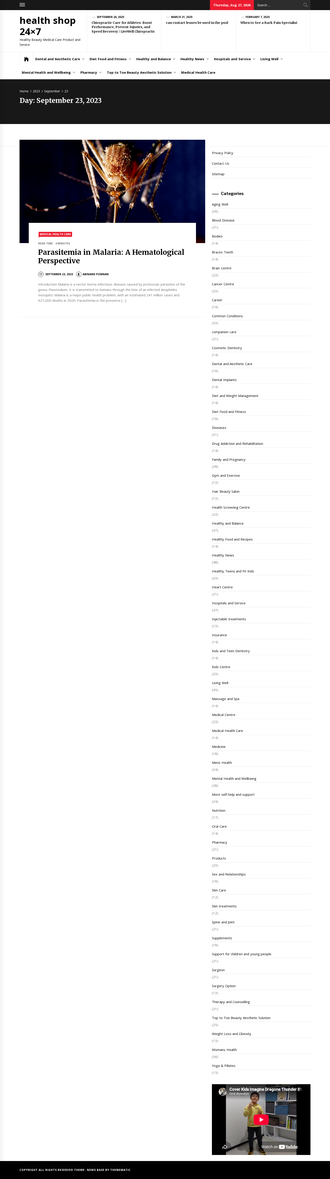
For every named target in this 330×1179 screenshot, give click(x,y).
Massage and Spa (225, 698)
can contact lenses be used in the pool (197, 23)
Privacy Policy (222, 153)
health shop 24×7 (48, 26)
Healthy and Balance (153, 59)
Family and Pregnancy (229, 459)
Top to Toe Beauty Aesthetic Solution (139, 72)
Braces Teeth (222, 252)
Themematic (120, 1170)
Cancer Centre (223, 284)
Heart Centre (222, 587)
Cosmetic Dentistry (227, 348)
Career (217, 300)
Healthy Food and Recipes (232, 539)
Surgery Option (223, 986)
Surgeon (218, 970)
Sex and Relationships (229, 874)
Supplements (222, 938)
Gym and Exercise (226, 475)
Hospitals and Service (232, 59)
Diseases (219, 427)
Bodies (217, 236)
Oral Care (219, 826)
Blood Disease (223, 220)
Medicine (219, 746)
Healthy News (192, 59)
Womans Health (224, 1049)
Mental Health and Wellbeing (46, 72)
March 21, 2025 (182, 17)
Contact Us (220, 163)
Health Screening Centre (231, 507)
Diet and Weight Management (235, 395)
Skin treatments (224, 906)
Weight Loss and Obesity (231, 1033)
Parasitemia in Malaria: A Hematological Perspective (111, 256)
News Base (96, 1170)
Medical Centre (223, 714)
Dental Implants (224, 379)
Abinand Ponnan (96, 274)
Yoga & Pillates (223, 1065)
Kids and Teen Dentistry (231, 651)
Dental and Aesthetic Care (57, 59)
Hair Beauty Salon (226, 491)
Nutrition (218, 810)
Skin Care (219, 890)
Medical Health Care (198, 72)
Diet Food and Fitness (108, 59)
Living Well (269, 59)
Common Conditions (227, 316)
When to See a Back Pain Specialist (268, 23)
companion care (224, 332)
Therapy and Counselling (231, 1001)
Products (219, 858)
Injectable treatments (229, 619)
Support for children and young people (241, 954)
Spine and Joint (223, 922)
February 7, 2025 (258, 17)
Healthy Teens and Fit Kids (233, 571)
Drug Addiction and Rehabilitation (237, 443)
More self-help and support (233, 794)
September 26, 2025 (110, 17)
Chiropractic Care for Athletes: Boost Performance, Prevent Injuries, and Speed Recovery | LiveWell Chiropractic (123, 27)
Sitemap (218, 174)
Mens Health (222, 762)
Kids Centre (221, 667)
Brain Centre (221, 268)
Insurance (219, 635)
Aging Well (220, 204)
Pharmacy (88, 72)
